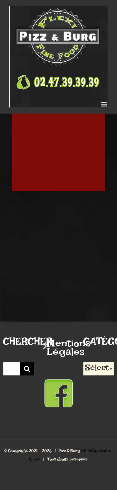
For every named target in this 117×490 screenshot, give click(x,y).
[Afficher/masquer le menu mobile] (104, 104)
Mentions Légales (59, 350)
